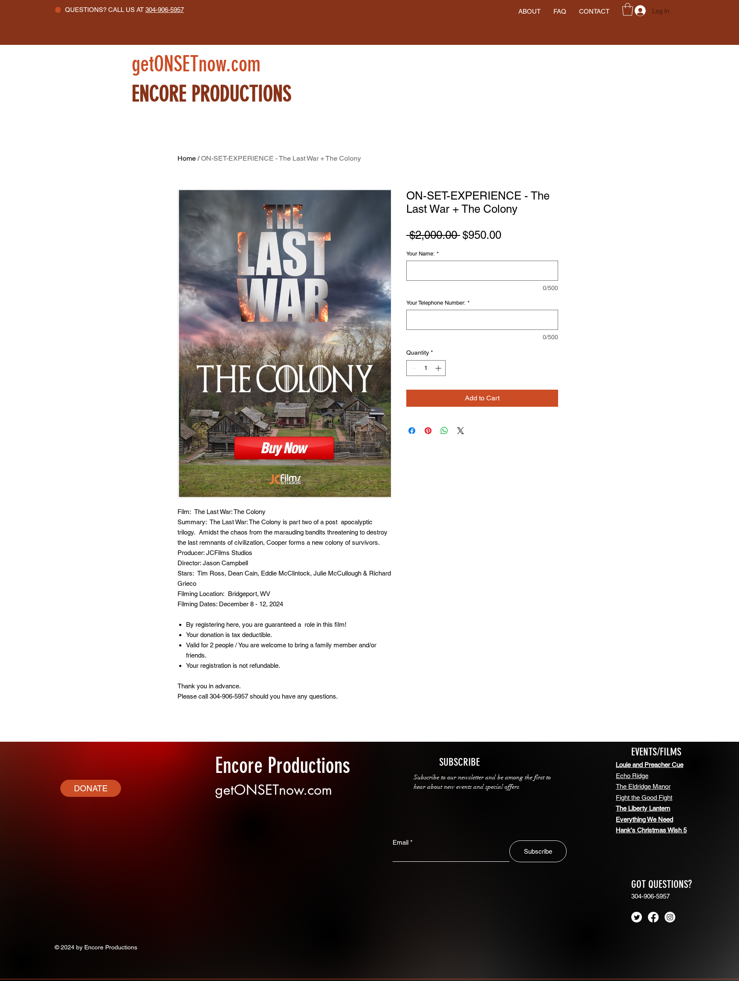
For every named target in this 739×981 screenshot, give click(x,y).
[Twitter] (636, 917)
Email (400, 842)
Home (186, 158)
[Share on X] (460, 431)
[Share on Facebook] (412, 431)
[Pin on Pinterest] (428, 431)
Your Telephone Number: (438, 303)
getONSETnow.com (196, 64)
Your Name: (422, 253)
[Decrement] (413, 368)
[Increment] (439, 368)
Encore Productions (282, 765)
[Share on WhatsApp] (444, 431)
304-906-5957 (164, 9)
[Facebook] (653, 917)
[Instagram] (670, 917)
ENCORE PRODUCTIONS (219, 94)
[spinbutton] (426, 368)
